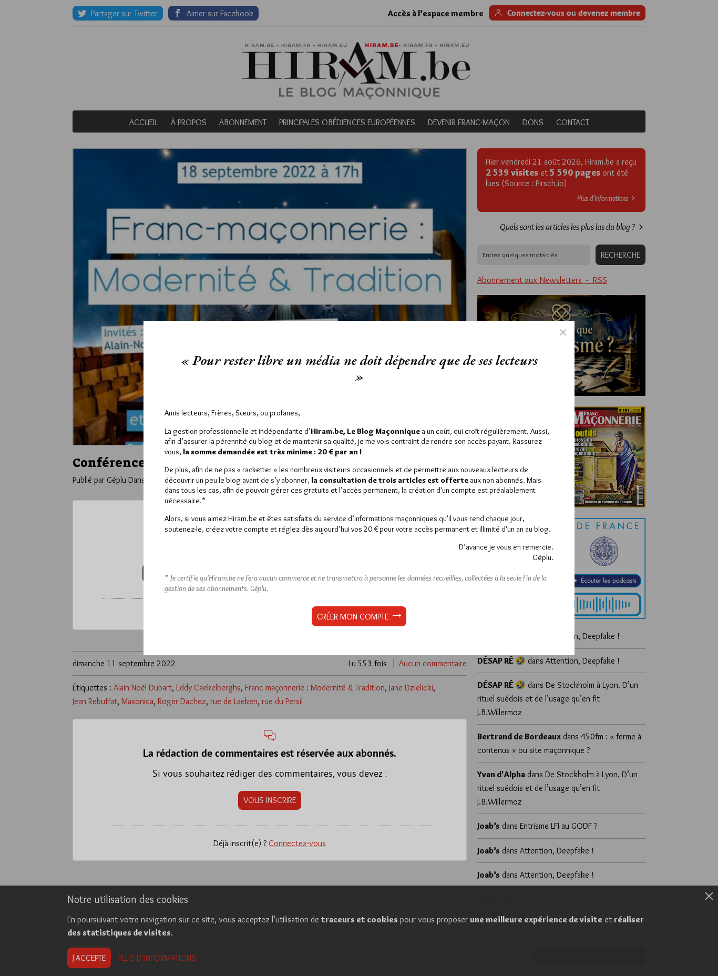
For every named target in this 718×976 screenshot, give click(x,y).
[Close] (563, 332)
